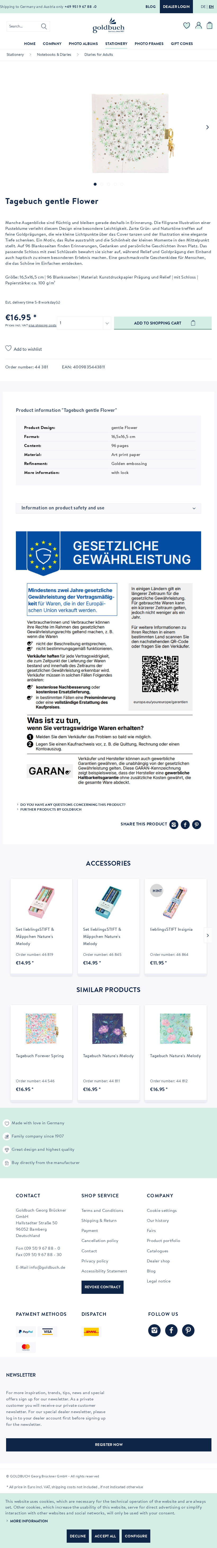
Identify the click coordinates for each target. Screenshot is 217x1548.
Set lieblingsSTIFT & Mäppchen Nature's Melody (35, 937)
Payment (90, 1231)
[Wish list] (187, 26)
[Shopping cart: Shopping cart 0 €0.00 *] (210, 26)
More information (29, 1521)
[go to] (95, 184)
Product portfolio (163, 1241)
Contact (89, 1251)
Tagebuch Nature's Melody (108, 1056)
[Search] (44, 26)
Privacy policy (95, 1261)
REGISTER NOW (109, 1445)
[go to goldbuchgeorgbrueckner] (188, 1330)
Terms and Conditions (102, 1211)
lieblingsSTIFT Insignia (171, 930)
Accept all (105, 1536)
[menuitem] (28, 26)
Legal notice (158, 1281)
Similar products (108, 990)
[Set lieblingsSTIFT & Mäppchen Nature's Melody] (41, 902)
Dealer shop (158, 1261)
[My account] (198, 26)
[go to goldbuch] (154, 1330)
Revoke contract (103, 1287)
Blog (151, 7)
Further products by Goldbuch (51, 809)
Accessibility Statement (104, 1271)
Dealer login (176, 7)
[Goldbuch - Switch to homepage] (108, 25)
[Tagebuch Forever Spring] (41, 1028)
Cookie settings (162, 1211)
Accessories (108, 864)
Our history (158, 1221)
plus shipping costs (42, 325)
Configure (136, 1536)
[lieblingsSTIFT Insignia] (175, 902)
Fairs (151, 1231)
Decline (78, 1536)
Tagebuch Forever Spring (40, 1056)
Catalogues (157, 1251)
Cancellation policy (100, 1241)
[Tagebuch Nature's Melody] (108, 1028)
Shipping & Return (99, 1221)
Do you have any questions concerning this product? (73, 805)
